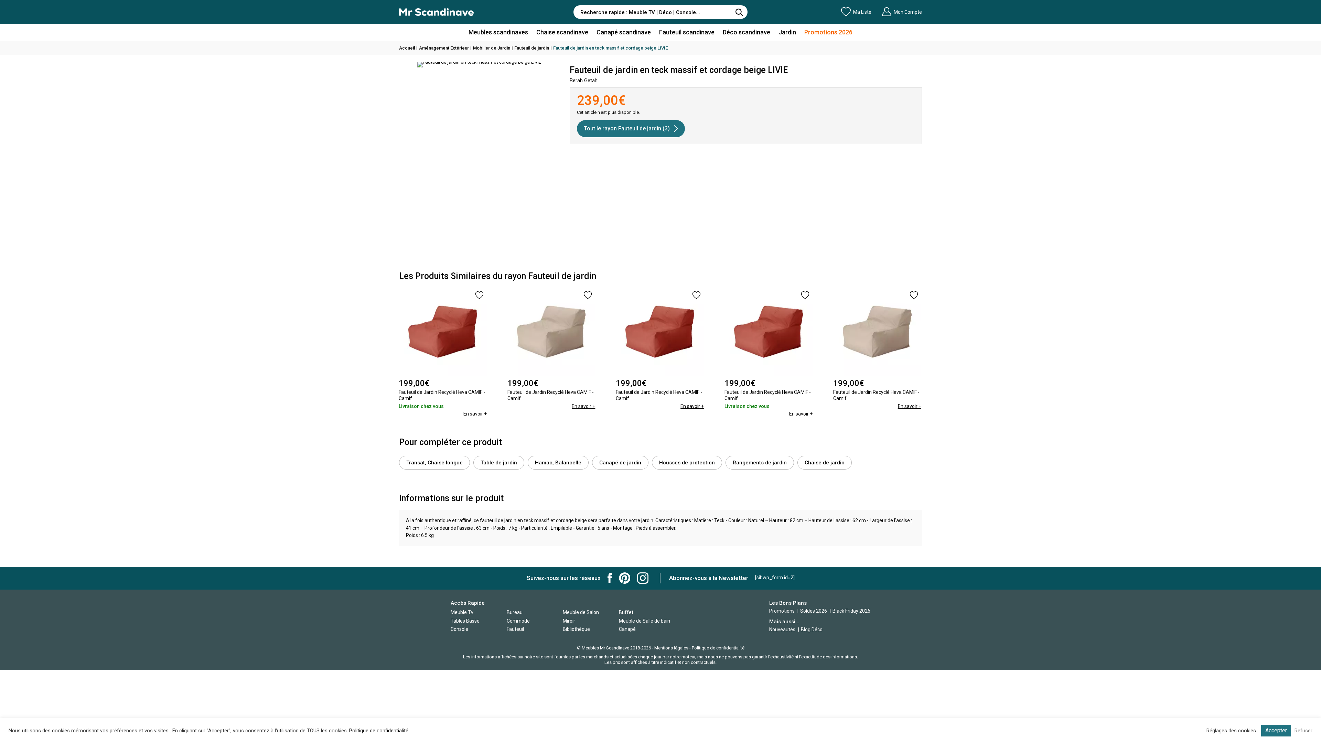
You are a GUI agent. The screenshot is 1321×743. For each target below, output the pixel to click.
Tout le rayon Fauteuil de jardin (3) (627, 128)
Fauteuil (515, 629)
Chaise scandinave (562, 32)
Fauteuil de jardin (531, 48)
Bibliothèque (576, 629)
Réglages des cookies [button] (1231, 731)
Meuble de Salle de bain (644, 621)
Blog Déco (812, 629)
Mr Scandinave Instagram (642, 578)
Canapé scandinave (624, 32)
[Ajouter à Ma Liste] (479, 295)
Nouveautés (782, 629)
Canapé (627, 629)
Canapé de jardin (620, 463)
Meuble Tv (462, 612)
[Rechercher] (739, 12)
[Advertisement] (660, 213)
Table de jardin (499, 463)
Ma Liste (862, 12)
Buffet (626, 612)
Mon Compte (908, 12)
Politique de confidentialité (718, 647)
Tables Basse (465, 621)
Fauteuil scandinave (687, 32)
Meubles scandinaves (498, 32)
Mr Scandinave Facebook (610, 578)
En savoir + (475, 414)
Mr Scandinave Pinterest (624, 578)
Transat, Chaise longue (434, 463)
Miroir (569, 621)
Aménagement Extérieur (444, 48)
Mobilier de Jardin (491, 48)
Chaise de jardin (825, 463)
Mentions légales (671, 647)
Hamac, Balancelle (558, 463)
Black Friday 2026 (851, 611)
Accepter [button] (1276, 730)
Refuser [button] (1303, 731)
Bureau (515, 612)
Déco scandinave (746, 32)
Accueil (407, 48)
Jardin (787, 32)
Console (459, 629)
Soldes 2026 (814, 611)
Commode (518, 621)
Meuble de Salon (581, 612)
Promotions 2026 (828, 32)
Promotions (782, 611)
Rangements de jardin (760, 463)
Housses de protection (687, 463)
